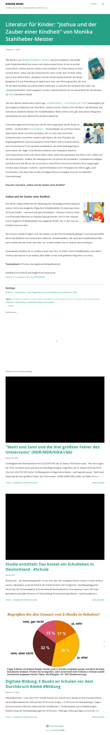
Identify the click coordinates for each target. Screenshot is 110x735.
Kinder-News (15, 4)
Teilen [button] (10, 306)
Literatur (78, 299)
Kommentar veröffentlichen (25, 483)
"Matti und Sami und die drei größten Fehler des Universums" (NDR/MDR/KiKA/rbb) (52, 449)
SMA (11, 94)
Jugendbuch (17, 299)
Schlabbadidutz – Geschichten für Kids (66, 103)
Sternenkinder (36, 129)
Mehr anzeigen (98, 483)
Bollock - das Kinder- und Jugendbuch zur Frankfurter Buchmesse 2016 (41, 292)
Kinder (40, 299)
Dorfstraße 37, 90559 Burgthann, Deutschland (34, 302)
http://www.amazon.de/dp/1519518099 (25, 277)
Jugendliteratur (29, 299)
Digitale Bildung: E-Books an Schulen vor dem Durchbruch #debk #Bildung (49, 684)
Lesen (71, 299)
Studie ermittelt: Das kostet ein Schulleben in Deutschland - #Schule (50, 566)
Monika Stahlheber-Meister (36, 60)
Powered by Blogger (56, 726)
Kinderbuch (48, 299)
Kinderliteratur (61, 299)
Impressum (48, 730)
